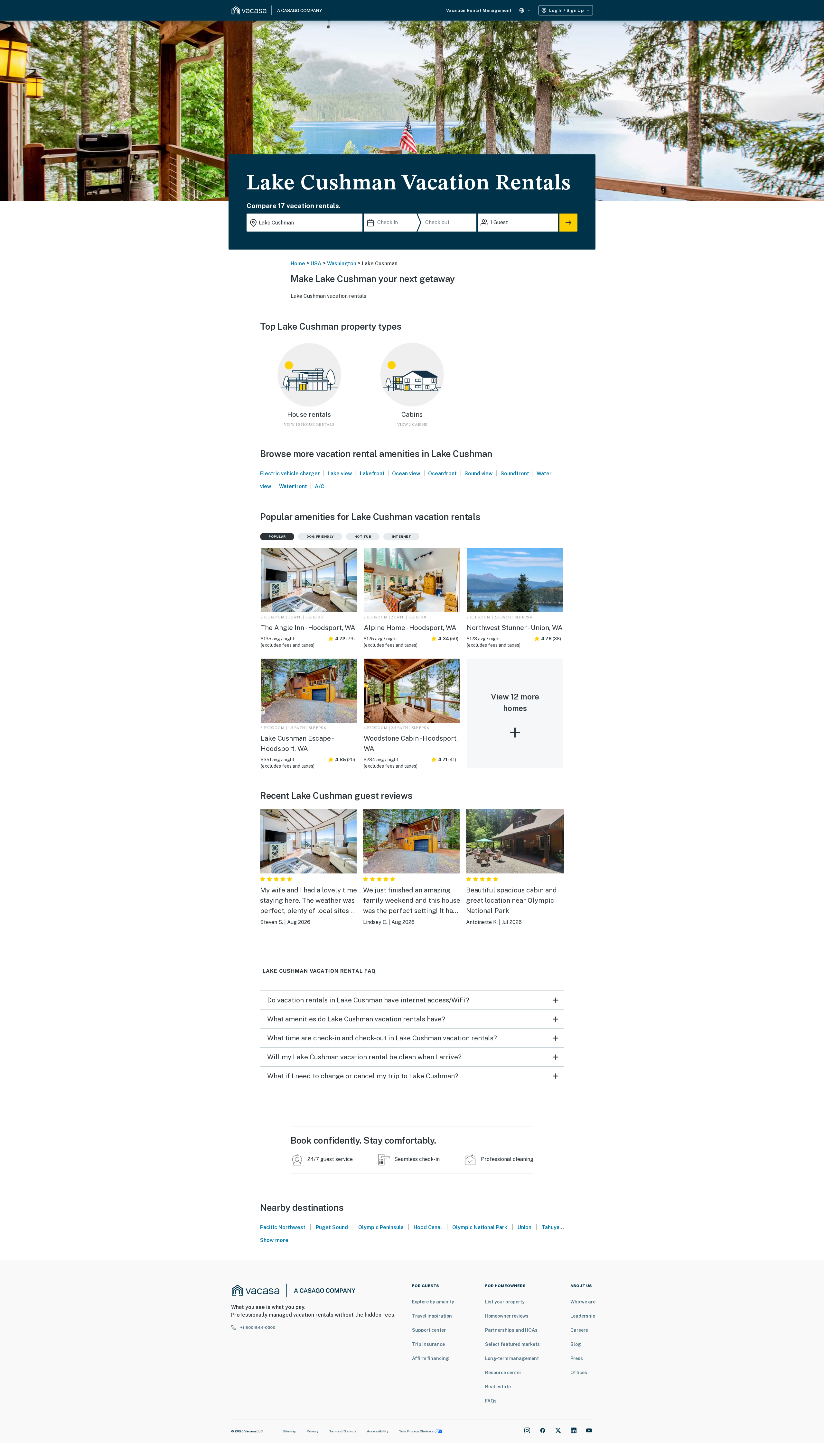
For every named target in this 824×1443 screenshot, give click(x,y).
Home (298, 263)
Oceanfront (442, 473)
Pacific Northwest (282, 1227)
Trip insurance (428, 1344)
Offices (578, 1372)
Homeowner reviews (507, 1316)
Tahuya (550, 1227)
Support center (429, 1330)
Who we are (582, 1301)
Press (576, 1358)
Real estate (498, 1386)
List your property (505, 1301)
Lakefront (372, 473)
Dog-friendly (320, 536)
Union (524, 1227)
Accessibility (378, 1431)
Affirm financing (430, 1358)
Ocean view (406, 473)
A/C (319, 486)
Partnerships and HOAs (511, 1330)
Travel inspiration (432, 1316)
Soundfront (515, 473)
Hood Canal (428, 1227)
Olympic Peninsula (381, 1227)
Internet (401, 536)
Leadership (582, 1316)
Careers (579, 1330)
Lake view (340, 473)
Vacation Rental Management (478, 10)
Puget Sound (332, 1227)
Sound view (478, 473)
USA (316, 263)
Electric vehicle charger (290, 473)
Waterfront (293, 486)
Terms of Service (343, 1431)
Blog (575, 1344)
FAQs (491, 1400)
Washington (341, 263)
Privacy (313, 1431)
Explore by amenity (433, 1301)
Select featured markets (512, 1344)
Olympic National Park (479, 1227)
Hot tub (362, 536)
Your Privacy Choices (416, 1431)
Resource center (503, 1372)
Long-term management (512, 1358)
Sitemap (289, 1431)
